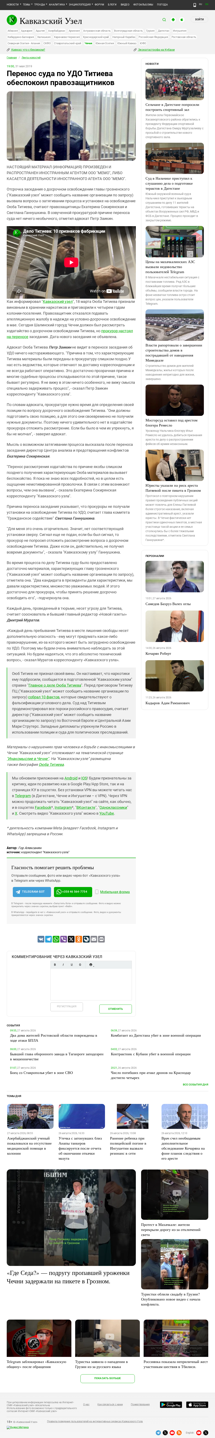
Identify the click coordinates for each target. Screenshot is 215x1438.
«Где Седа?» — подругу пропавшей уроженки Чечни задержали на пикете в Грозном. (68, 1276)
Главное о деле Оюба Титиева (55, 685)
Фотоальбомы (143, 4)
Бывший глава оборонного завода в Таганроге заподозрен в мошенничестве (57, 1056)
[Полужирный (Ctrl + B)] (55, 964)
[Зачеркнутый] (80, 964)
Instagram (63, 807)
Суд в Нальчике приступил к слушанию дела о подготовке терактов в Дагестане (169, 183)
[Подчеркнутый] (71, 964)
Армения (74, 30)
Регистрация (66, 1006)
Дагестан (163, 30)
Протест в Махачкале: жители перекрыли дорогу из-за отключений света (171, 1229)
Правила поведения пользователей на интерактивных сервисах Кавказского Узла (95, 1421)
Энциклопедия (80, 4)
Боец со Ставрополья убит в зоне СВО (41, 1072)
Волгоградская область (128, 30)
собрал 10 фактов (43, 697)
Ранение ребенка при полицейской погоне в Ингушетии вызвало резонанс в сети (128, 1146)
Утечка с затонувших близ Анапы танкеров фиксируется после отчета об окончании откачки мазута (80, 1148)
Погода (162, 4)
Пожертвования (140, 1404)
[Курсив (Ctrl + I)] (63, 964)
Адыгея (40, 30)
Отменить (115, 1008)
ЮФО (143, 43)
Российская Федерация (153, 37)
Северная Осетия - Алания (24, 43)
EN (206, 4)
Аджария (26, 30)
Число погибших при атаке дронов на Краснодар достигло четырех (151, 1075)
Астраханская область (97, 30)
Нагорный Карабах (123, 37)
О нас (86, 1404)
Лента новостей (31, 57)
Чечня (88, 43)
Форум (99, 4)
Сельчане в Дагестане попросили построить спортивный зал (172, 107)
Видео (125, 4)
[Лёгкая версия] (194, 5)
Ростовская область (184, 37)
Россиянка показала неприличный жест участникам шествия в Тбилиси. (176, 1364)
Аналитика (57, 4)
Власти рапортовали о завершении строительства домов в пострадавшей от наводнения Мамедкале (174, 352)
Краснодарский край (96, 37)
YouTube (106, 813)
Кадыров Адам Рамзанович (168, 702)
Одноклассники (113, 807)
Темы (26, 4)
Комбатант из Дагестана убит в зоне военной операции (156, 1035)
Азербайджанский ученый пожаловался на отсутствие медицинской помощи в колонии (29, 1146)
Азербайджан (56, 30)
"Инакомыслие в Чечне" (28, 758)
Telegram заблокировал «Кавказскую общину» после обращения (36, 1364)
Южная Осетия (105, 43)
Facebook (43, 807)
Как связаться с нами (110, 1404)
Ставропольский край (67, 43)
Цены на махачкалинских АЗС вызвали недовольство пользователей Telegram (170, 266)
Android (70, 778)
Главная (12, 57)
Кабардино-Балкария (21, 37)
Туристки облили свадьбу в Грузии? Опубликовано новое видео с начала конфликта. (170, 1299)
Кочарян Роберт (158, 653)
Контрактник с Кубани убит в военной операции (151, 1053)
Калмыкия (44, 37)
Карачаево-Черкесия (67, 37)
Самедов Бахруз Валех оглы (168, 603)
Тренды (39, 4)
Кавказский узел (58, 301)
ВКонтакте (85, 807)
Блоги (112, 4)
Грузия (150, 30)
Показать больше (107, 1378)
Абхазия (13, 30)
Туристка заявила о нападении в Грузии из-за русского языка (101, 1364)
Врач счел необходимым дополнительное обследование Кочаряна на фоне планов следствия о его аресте (183, 1148)
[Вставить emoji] (91, 964)
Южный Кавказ (126, 43)
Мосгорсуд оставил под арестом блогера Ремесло (171, 423)
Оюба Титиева (51, 764)
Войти (199, 19)
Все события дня (195, 1084)
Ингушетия (179, 30)
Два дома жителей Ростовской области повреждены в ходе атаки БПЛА (53, 1038)
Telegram (23, 796)
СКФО (47, 43)
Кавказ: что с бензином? (28, 49)
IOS (84, 778)
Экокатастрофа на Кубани (156, 49)
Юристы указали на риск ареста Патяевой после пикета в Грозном (173, 488)
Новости (13, 4)
